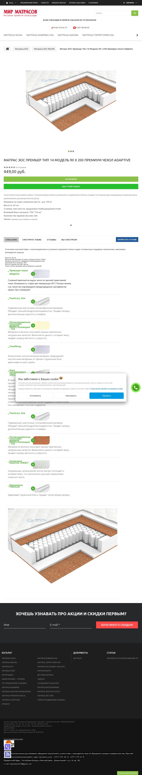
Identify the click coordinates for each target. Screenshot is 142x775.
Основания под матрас (48, 683)
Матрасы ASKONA (9, 662)
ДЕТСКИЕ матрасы (45, 675)
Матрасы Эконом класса (48, 691)
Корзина (130, 3)
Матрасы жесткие (45, 696)
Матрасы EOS (7, 666)
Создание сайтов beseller (127, 773)
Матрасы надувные (10, 687)
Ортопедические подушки (14, 683)
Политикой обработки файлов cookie (107, 389)
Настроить (71, 395)
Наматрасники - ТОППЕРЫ (13, 679)
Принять (106, 395)
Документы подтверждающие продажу (124, 658)
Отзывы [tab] (51, 239)
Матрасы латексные (11, 700)
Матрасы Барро (44, 671)
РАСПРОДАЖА (7, 675)
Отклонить (35, 395)
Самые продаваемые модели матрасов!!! (53, 700)
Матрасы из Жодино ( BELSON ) (51, 666)
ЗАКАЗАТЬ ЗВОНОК (136, 387)
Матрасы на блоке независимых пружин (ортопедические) (18, 691)
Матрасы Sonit (8, 671)
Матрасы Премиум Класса (13, 696)
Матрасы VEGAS (8, 658)
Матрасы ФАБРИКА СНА (47, 658)
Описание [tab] (11, 239)
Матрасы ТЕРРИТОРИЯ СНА (48, 662)
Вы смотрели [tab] (69, 239)
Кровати (6, 704)
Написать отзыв (127, 239)
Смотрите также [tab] (32, 239)
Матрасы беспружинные (48, 687)
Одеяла (41, 679)
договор (77, 658)
